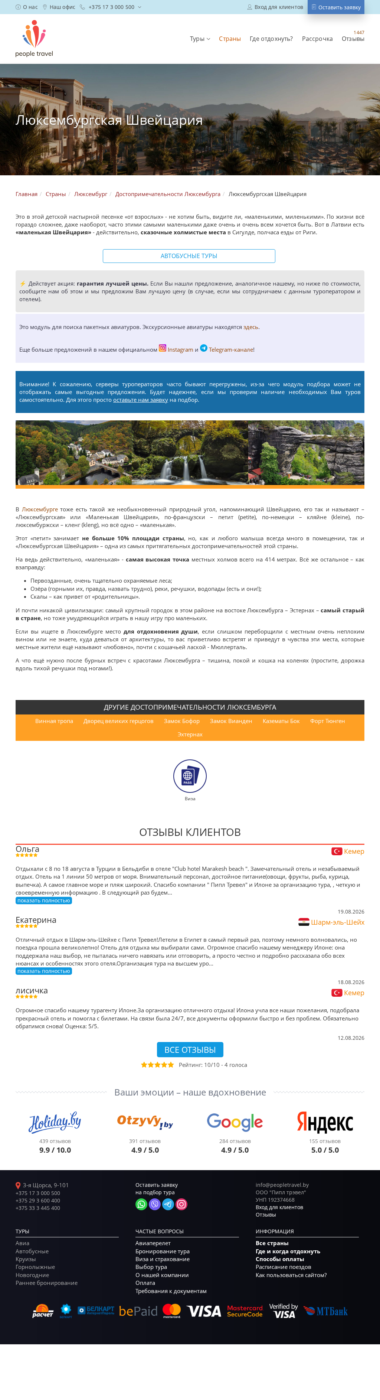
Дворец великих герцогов (118, 721)
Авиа (22, 1243)
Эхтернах (190, 734)
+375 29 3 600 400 (38, 1200)
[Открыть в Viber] (155, 1204)
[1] (143, 1064)
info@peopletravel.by (282, 1184)
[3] (157, 1064)
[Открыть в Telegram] (168, 1204)
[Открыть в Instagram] (181, 1204)
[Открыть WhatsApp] (141, 1204)
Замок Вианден (231, 721)
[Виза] (190, 775)
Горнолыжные (35, 1266)
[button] (200, 39)
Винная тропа (54, 721)
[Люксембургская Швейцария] (74, 452)
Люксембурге (40, 509)
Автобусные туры (189, 256)
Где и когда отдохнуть (288, 1251)
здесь (250, 327)
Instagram (180, 349)
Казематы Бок (281, 721)
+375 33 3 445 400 (38, 1207)
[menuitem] (27, 7)
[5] (170, 1064)
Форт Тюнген (327, 721)
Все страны (272, 1243)
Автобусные (32, 1251)
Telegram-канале (231, 349)
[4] (163, 1064)
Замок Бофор (182, 721)
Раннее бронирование (47, 1282)
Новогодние (32, 1275)
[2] (150, 1064)
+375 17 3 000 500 (38, 1192)
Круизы (26, 1259)
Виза (190, 798)
